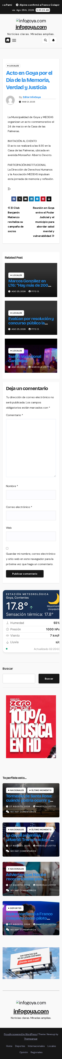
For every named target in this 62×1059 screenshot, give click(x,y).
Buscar (8, 669)
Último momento (41, 790)
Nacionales (17, 790)
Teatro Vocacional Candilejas (24, 358)
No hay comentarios (23, 811)
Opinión (23, 1052)
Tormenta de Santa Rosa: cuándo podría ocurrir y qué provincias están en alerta (29, 802)
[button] (45, 40)
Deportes (15, 908)
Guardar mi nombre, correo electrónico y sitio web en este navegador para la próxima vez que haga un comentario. (30, 559)
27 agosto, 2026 (20, 806)
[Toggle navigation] (14, 40)
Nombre (12, 486)
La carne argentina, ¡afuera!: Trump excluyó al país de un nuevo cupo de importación (30, 842)
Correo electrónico (19, 507)
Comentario (14, 415)
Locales (14, 65)
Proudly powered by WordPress (20, 1034)
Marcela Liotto (41, 367)
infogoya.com (31, 27)
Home (9, 1046)
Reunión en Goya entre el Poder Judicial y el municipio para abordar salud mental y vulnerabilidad (43, 222)
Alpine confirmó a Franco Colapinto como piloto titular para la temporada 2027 (29, 920)
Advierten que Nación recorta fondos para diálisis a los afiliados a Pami (26, 881)
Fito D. (36, 291)
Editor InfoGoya (32, 97)
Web (9, 528)
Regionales (37, 1052)
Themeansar (30, 1038)
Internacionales (36, 1046)
